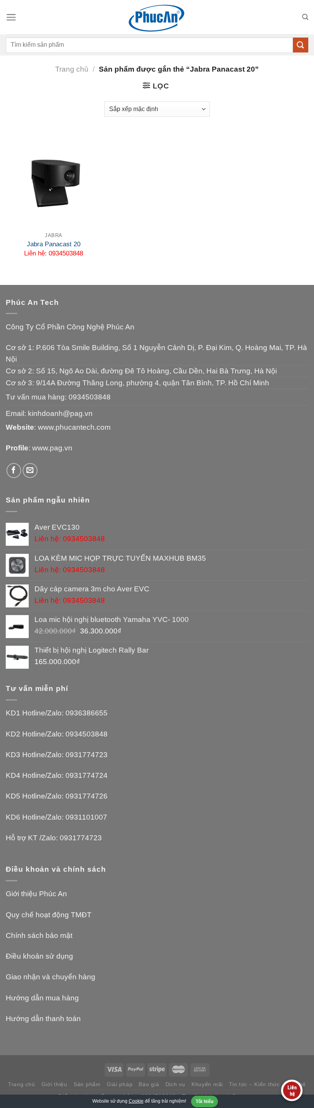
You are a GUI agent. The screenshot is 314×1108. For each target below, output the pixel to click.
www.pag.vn (52, 448)
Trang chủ (71, 69)
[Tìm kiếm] (305, 17)
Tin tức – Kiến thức (254, 1084)
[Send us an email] (30, 470)
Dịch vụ (175, 1084)
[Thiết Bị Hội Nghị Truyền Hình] (157, 17)
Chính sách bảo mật (39, 935)
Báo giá (149, 1084)
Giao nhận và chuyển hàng (50, 977)
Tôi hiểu (205, 1101)
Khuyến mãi (207, 1084)
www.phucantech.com (74, 427)
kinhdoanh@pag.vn (60, 413)
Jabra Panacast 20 (53, 244)
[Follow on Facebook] (14, 470)
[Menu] (11, 17)
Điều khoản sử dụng (39, 956)
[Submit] (300, 45)
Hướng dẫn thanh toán (43, 1019)
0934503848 (90, 397)
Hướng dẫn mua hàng (42, 998)
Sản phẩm (87, 1084)
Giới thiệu (54, 1084)
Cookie (136, 1101)
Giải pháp (119, 1084)
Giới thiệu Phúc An (36, 894)
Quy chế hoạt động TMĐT (49, 915)
